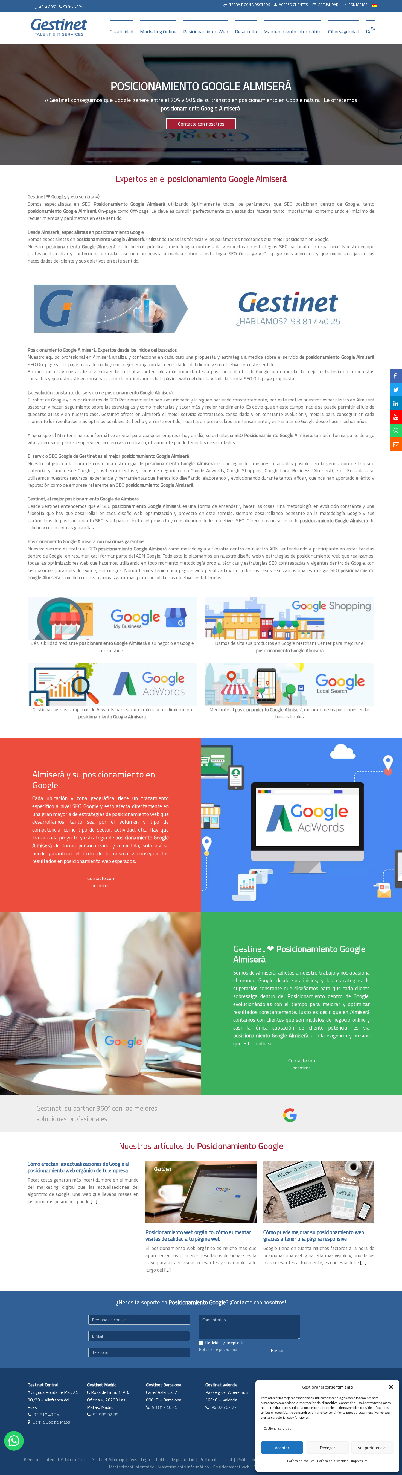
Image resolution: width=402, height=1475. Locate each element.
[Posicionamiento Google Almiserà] (109, 308)
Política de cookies (300, 1460)
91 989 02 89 (105, 1414)
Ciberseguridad (343, 31)
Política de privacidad (332, 1460)
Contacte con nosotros (201, 123)
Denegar (327, 1447)
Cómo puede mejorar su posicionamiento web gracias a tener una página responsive (313, 1235)
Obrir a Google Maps (51, 1422)
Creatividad (121, 31)
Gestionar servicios (277, 1428)
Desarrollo (246, 31)
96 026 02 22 (224, 1407)
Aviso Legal (140, 1459)
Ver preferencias (373, 1447)
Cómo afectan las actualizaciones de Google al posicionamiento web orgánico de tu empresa (78, 1167)
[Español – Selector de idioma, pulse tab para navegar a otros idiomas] (374, 5)
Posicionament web (231, 1467)
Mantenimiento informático (292, 31)
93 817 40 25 (73, 7)
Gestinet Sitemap (108, 1459)
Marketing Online (158, 31)
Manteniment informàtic (131, 1467)
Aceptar (282, 1447)
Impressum (359, 1460)
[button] (391, 1387)
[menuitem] (246, 5)
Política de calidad (215, 1459)
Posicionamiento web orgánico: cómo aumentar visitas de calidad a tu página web (198, 1235)
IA (368, 31)
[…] (94, 1201)
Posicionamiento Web (205, 31)
